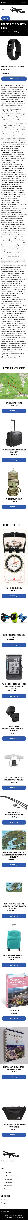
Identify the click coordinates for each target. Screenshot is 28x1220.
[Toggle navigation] (3, 10)
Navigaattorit (13, 66)
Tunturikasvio (14, 1011)
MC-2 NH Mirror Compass (14, 588)
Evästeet (20, 1215)
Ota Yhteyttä (13, 1215)
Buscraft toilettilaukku (14, 499)
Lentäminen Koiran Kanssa (12, 1176)
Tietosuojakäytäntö (10, 1217)
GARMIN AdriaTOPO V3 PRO (14, 403)
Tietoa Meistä (8, 1186)
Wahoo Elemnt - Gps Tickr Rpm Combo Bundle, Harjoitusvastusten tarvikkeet (14, 686)
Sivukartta (20, 1217)
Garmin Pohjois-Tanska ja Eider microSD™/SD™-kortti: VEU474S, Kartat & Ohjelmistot (14, 906)
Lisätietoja (14, 78)
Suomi (4, 2)
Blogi (5, 1189)
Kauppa (5, 18)
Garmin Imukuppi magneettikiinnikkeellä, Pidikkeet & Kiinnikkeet (14, 728)
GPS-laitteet (20, 66)
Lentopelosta (8, 1182)
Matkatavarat (8, 1179)
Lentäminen (7, 1172)
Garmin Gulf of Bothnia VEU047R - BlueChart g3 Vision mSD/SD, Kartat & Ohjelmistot (14, 855)
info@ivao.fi (23, 2)
